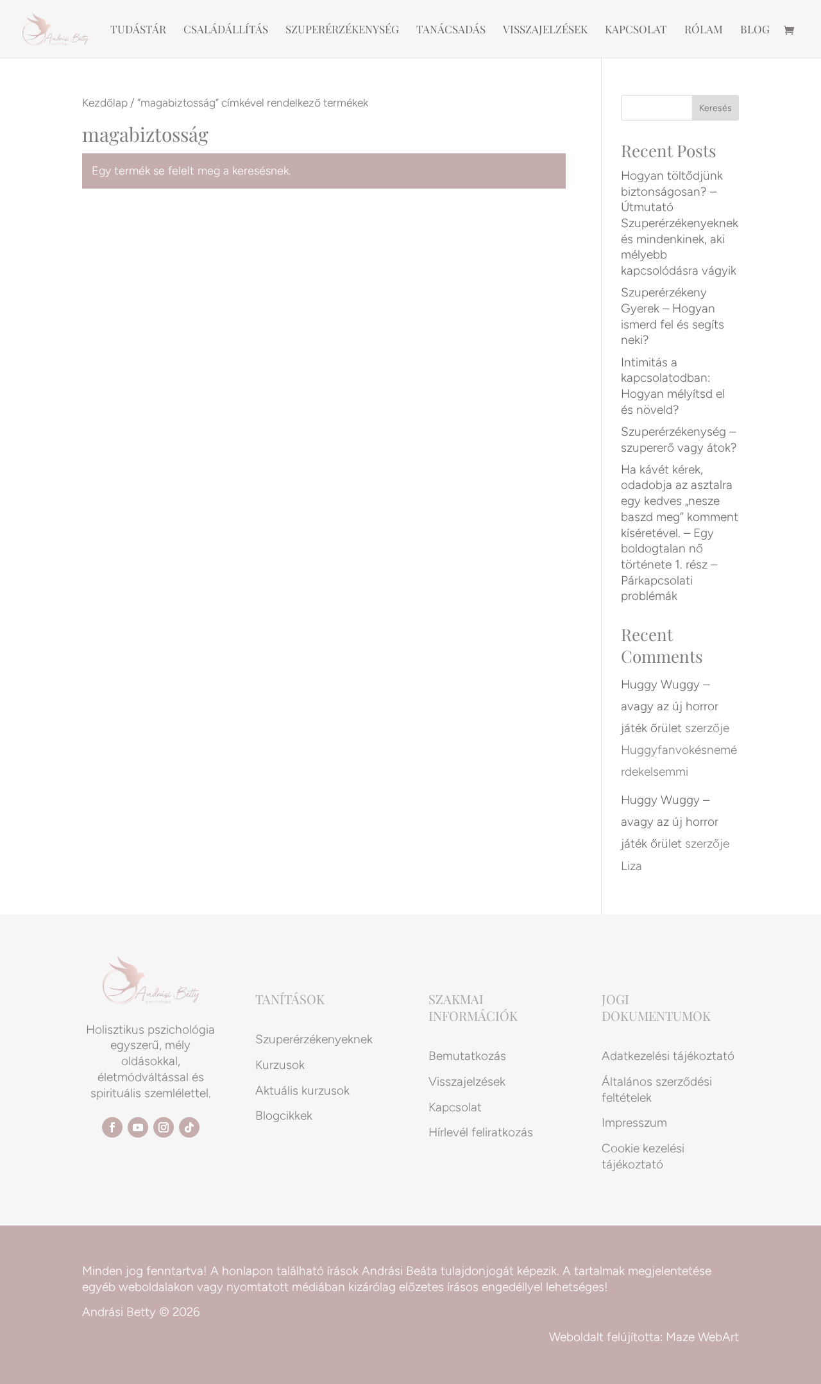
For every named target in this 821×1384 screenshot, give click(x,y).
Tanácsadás (451, 30)
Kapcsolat (636, 30)
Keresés (715, 108)
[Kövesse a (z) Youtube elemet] (138, 1127)
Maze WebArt (702, 1336)
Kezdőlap (105, 102)
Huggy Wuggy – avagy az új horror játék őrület (669, 706)
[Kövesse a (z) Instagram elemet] (163, 1127)
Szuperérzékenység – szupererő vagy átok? (679, 439)
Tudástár (138, 30)
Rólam (703, 30)
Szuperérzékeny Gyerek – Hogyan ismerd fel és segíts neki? (672, 316)
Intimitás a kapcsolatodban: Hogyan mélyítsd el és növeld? (673, 386)
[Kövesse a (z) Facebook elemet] (112, 1127)
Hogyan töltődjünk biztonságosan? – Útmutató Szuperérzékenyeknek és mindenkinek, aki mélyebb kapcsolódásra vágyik (679, 223)
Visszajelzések (545, 30)
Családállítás (225, 30)
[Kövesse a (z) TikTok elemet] (189, 1127)
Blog (755, 30)
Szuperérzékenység (342, 30)
